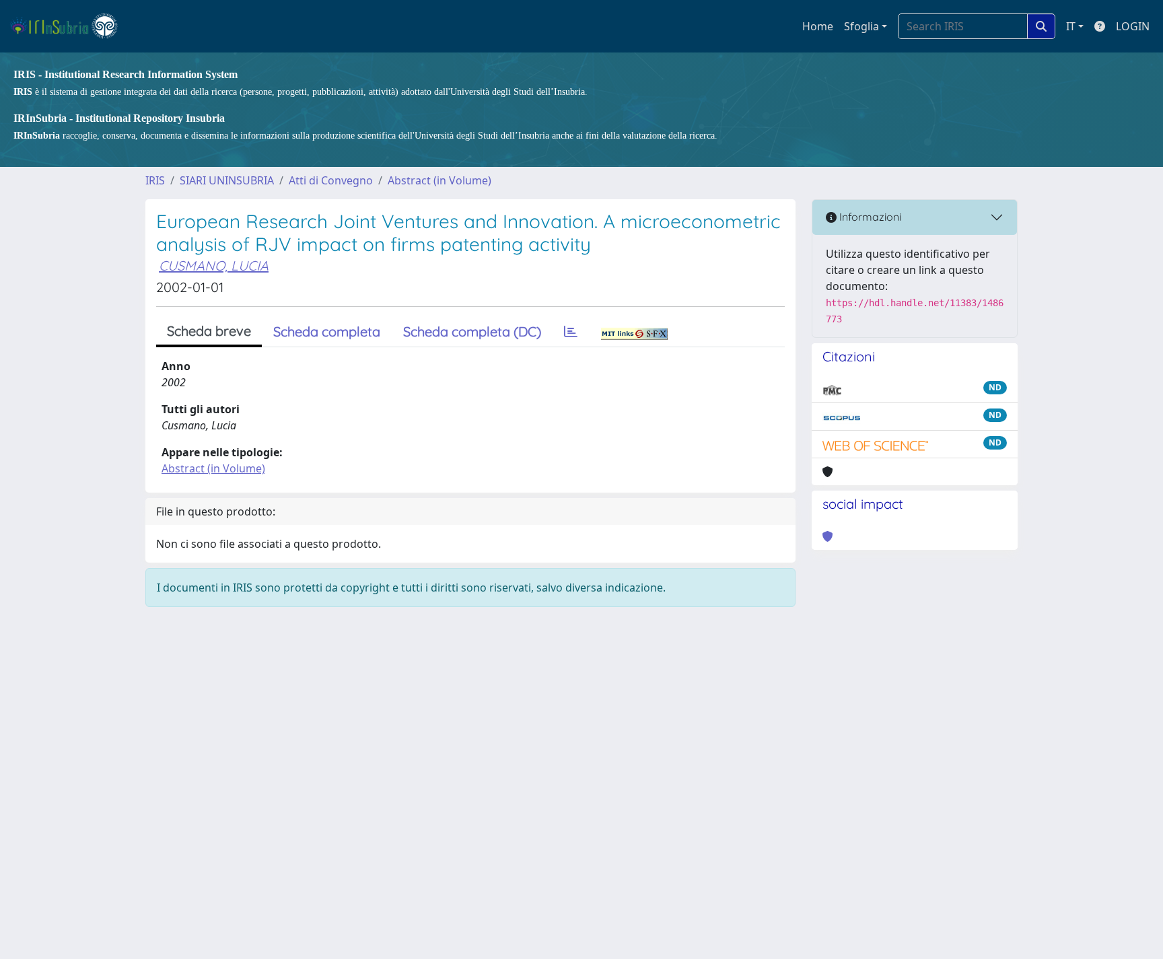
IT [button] (1071, 26)
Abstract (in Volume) (439, 180)
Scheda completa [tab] (326, 331)
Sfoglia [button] (861, 26)
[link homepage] (69, 26)
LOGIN (1133, 26)
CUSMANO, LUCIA (214, 265)
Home (817, 26)
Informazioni (869, 216)
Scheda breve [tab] (209, 330)
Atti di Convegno (331, 180)
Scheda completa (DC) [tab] (472, 331)
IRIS (155, 180)
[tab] (571, 332)
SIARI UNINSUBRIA (227, 180)
